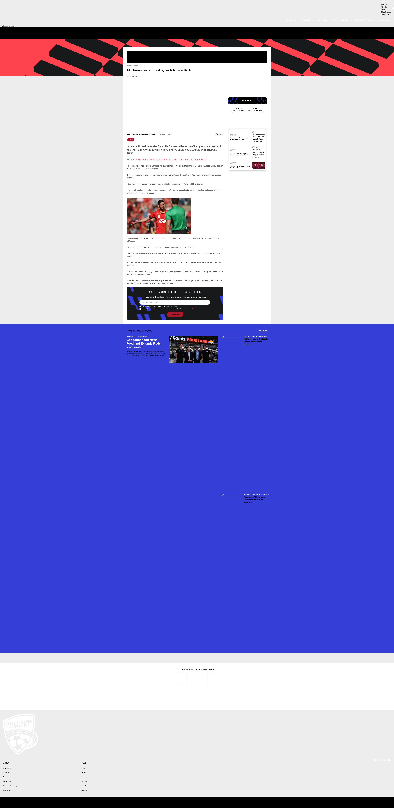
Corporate (359, 20)
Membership (306, 20)
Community (345, 20)
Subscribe (175, 314)
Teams (333, 20)
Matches (84, 781)
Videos (325, 20)
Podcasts (84, 777)
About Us (370, 20)
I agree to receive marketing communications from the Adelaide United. (167, 309)
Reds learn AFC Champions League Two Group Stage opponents (254, 499)
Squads (83, 786)
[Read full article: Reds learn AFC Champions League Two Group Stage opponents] (258, 165)
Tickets (5, 777)
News (318, 20)
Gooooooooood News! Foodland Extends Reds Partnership (143, 343)
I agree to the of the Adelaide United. (160, 306)
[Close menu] (388, 802)
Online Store (7, 772)
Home (129, 66)
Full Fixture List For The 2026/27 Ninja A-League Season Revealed (256, 341)
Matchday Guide (292, 20)
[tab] (238, 109)
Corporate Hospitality (10, 786)
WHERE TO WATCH (386, 20)
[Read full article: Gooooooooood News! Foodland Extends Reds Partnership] (258, 137)
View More (263, 331)
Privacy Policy (156, 306)
